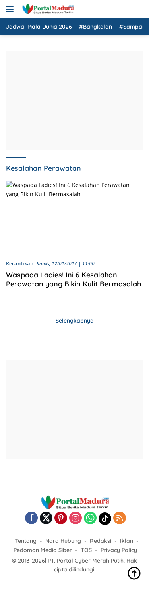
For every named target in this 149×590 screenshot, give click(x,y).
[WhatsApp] (90, 518)
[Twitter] (46, 518)
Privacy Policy (119, 550)
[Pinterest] (60, 518)
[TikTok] (105, 518)
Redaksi (100, 540)
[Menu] (11, 9)
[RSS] (119, 518)
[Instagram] (75, 518)
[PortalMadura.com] (47, 9)
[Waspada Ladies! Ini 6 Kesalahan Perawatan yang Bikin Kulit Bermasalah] (74, 217)
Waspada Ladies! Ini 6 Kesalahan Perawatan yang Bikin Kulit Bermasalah (73, 279)
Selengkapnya (75, 320)
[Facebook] (31, 518)
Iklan (126, 540)
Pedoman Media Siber (43, 550)
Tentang (26, 540)
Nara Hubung (63, 540)
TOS (86, 550)
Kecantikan (19, 263)
